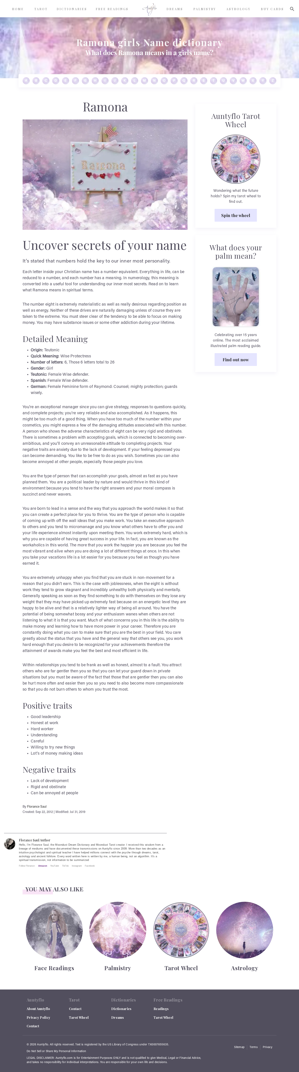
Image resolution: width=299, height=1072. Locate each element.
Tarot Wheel (79, 1017)
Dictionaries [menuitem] (72, 9)
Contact (33, 1026)
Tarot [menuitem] (41, 9)
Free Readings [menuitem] (112, 9)
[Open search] (292, 9)
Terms (254, 1047)
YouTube (54, 866)
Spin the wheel (235, 215)
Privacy (267, 1047)
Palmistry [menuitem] (204, 9)
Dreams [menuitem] (175, 9)
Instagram (77, 866)
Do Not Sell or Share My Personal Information (56, 1051)
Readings (161, 1009)
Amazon (42, 866)
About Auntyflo (38, 1009)
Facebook (90, 866)
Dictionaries (121, 1009)
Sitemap (239, 1047)
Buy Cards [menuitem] (272, 9)
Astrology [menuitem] (238, 9)
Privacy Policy (38, 1017)
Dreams (117, 1017)
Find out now (236, 359)
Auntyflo (42, 1044)
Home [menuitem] (18, 9)
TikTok (65, 866)
